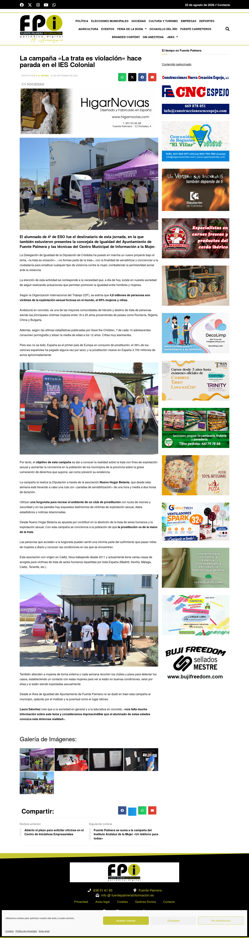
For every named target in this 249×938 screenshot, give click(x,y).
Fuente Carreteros (195, 29)
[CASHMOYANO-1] (195, 427)
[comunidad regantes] (195, 141)
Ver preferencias (221, 920)
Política (81, 21)
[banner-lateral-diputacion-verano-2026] (195, 189)
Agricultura (88, 29)
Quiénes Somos (145, 902)
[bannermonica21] (195, 333)
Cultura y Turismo (163, 21)
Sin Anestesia (153, 37)
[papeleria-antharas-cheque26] (195, 615)
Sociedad (138, 21)
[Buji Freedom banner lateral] (195, 662)
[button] (227, 29)
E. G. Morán (42, 75)
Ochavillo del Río (163, 29)
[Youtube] (46, 5)
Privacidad (81, 902)
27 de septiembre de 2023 (64, 75)
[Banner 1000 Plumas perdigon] (195, 285)
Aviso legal (44, 931)
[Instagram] (38, 5)
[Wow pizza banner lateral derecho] (195, 475)
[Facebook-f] (22, 5)
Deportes (206, 21)
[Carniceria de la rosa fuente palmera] (195, 238)
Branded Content (126, 37)
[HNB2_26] (89, 111)
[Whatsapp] (54, 5)
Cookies (9, 931)
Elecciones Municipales (110, 21)
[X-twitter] (30, 5)
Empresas (188, 21)
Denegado (173, 920)
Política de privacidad (26, 931)
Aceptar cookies (126, 920)
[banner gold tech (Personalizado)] (195, 521)
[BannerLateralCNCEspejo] (195, 93)
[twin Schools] (195, 380)
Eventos (107, 29)
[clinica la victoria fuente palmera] (195, 567)
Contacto (169, 902)
